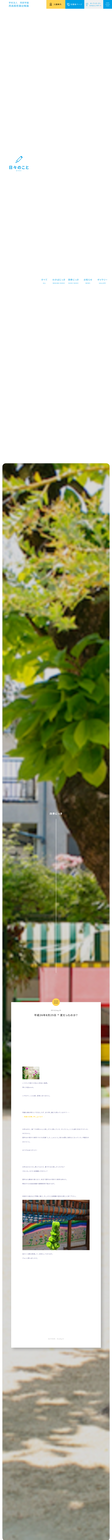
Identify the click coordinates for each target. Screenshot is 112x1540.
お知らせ (88, 281)
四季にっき (73, 281)
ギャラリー (102, 281)
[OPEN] (107, 4)
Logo (19, 4)
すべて (44, 281)
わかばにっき (58, 281)
